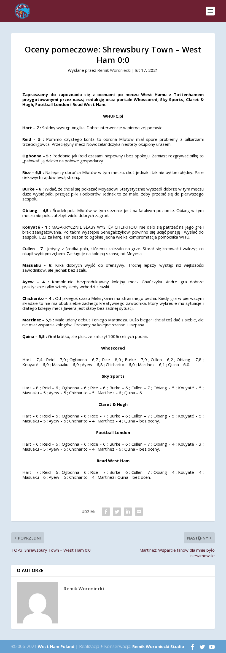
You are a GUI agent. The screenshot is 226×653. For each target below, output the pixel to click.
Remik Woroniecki (114, 70)
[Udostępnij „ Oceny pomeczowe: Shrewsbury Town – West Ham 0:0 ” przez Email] (138, 511)
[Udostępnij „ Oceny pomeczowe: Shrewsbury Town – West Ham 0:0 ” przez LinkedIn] (127, 511)
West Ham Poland (56, 646)
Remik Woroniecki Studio (158, 646)
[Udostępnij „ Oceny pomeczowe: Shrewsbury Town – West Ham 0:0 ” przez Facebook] (105, 511)
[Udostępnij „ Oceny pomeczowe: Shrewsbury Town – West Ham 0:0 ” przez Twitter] (116, 511)
